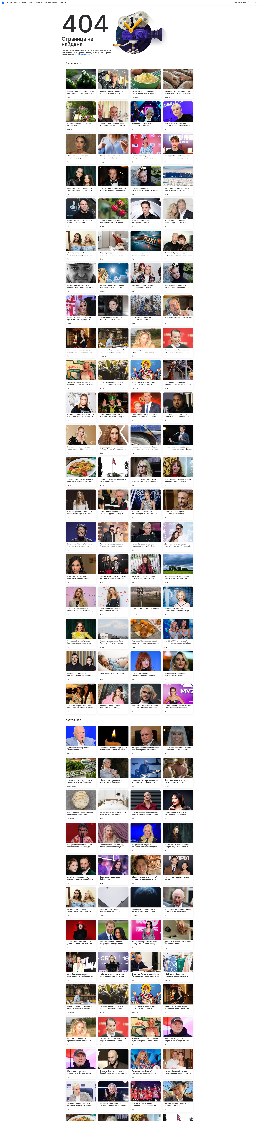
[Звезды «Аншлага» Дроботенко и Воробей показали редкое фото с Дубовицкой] (178, 440)
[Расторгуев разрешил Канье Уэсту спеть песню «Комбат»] (81, 731)
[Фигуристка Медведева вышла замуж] (178, 999)
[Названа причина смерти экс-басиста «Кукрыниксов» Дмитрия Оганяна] (81, 278)
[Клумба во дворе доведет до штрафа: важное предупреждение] (81, 116)
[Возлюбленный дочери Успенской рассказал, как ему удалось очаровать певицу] (81, 1032)
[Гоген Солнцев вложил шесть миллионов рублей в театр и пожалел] (113, 505)
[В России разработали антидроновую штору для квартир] (113, 1032)
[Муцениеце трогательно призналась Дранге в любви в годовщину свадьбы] (81, 666)
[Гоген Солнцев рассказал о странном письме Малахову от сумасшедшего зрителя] (113, 407)
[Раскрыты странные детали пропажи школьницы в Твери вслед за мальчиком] (146, 310)
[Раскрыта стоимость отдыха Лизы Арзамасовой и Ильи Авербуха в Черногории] (113, 537)
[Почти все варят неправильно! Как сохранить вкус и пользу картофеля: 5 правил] (146, 84)
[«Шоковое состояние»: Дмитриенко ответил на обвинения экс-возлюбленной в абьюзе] (146, 213)
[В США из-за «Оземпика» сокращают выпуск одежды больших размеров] (178, 1096)
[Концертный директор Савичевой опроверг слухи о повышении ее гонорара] (146, 666)
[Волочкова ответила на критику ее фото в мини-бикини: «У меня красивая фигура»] (146, 935)
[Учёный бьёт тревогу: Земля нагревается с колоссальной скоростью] (146, 1032)
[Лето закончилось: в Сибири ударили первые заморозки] (113, 375)
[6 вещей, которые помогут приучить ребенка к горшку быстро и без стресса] (113, 246)
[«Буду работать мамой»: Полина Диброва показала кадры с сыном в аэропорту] (178, 472)
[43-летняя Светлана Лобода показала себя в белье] (178, 666)
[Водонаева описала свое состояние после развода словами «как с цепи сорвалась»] (113, 699)
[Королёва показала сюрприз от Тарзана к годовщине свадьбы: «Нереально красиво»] (81, 181)
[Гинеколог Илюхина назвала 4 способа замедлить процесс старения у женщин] (113, 343)
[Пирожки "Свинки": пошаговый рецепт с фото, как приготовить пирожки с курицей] (146, 634)
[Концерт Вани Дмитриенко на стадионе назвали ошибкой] (113, 84)
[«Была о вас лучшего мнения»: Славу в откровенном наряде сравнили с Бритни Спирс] (146, 1064)
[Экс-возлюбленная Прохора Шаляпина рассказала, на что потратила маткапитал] (81, 634)
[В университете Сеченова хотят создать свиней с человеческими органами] (178, 84)
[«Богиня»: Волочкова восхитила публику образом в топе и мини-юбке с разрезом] (81, 375)
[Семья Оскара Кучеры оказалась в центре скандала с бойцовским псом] (113, 181)
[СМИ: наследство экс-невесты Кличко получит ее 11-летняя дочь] (146, 407)
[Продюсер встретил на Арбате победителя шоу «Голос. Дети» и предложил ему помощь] (81, 967)
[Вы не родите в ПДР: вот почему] (113, 666)
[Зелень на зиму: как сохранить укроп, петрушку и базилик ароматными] (81, 902)
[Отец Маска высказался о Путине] (178, 310)
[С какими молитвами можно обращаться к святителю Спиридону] (146, 375)
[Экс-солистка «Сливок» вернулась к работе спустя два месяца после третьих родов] (113, 828)
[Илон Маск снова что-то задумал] (146, 602)
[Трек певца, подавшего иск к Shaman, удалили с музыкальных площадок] (178, 116)
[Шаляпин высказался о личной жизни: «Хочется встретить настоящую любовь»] (146, 999)
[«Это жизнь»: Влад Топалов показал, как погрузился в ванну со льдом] (178, 731)
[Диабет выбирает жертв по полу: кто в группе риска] (178, 1064)
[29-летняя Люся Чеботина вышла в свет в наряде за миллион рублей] (178, 699)
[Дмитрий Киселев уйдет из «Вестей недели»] (81, 870)
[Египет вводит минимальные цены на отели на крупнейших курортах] (81, 828)
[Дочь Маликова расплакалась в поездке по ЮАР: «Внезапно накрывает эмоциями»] (113, 763)
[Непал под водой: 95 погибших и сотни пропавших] (113, 472)
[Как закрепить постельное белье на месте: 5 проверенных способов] (113, 935)
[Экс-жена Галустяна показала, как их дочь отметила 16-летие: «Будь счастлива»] (81, 699)
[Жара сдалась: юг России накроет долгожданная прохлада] (178, 375)
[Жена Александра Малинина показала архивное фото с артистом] (178, 213)
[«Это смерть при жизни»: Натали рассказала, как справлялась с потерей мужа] (178, 870)
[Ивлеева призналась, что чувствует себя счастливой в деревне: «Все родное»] (146, 343)
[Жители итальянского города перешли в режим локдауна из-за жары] (113, 278)
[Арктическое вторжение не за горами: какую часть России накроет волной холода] (178, 181)
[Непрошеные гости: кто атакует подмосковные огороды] (178, 902)
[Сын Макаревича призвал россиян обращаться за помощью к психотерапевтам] (146, 278)
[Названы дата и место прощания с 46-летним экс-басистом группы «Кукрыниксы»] (146, 902)
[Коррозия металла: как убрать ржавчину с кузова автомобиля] (146, 440)
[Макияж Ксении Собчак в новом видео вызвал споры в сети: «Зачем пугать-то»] (178, 343)
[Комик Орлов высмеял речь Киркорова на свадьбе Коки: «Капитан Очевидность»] (146, 537)
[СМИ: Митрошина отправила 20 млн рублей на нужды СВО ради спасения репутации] (81, 505)
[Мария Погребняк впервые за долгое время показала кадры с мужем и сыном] (146, 472)
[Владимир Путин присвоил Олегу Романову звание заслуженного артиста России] (146, 1096)
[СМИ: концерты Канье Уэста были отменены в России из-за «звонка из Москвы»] (178, 407)
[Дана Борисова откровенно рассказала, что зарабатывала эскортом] (81, 1096)
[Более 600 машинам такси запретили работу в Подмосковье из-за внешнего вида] (146, 246)
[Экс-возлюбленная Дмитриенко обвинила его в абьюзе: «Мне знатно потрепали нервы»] (178, 149)
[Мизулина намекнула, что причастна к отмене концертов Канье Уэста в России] (146, 967)
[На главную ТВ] (6, 2)
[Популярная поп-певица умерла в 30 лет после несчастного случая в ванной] (113, 870)
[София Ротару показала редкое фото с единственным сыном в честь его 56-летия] (178, 763)
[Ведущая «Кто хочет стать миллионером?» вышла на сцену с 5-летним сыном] (146, 505)
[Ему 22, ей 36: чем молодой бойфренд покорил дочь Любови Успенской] (178, 634)
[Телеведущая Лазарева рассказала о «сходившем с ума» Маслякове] (178, 602)
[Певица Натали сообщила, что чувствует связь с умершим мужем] (81, 310)
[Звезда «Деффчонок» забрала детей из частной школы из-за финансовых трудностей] (81, 796)
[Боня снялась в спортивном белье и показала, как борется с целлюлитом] (146, 796)
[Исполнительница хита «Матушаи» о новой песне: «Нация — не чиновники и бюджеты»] (146, 149)
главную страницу (83, 55)
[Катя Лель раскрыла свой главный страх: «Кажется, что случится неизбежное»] (146, 731)
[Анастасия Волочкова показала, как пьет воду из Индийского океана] (178, 278)
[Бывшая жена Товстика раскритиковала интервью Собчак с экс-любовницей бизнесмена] (81, 569)
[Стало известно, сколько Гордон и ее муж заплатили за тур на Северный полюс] (113, 967)
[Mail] (3, 2)
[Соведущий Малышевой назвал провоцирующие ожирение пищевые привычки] (81, 935)
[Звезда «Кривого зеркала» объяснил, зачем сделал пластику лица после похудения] (178, 505)
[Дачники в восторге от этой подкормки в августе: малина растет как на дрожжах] (113, 213)
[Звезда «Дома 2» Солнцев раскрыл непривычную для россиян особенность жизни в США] (146, 763)
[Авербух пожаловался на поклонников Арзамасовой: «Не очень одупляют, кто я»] (81, 999)
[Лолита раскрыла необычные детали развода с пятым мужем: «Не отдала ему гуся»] (81, 1064)
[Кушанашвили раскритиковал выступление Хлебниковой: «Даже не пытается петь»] (178, 935)
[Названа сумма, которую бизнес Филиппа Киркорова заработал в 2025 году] (146, 699)
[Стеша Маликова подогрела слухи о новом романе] (113, 602)
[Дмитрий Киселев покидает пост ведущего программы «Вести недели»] (146, 870)
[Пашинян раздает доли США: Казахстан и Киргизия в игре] (113, 634)
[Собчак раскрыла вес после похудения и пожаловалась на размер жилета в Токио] (81, 343)
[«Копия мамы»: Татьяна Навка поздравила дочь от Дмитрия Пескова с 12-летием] (178, 967)
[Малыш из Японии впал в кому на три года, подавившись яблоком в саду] (178, 796)
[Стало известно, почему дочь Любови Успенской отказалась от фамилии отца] (113, 440)
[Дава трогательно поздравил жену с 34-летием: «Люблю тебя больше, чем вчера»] (178, 537)
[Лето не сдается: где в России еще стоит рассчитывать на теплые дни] (178, 569)
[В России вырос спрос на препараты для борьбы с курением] (113, 149)
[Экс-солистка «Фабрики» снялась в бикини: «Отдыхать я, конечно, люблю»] (81, 602)
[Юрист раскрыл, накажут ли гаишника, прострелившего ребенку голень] (113, 731)
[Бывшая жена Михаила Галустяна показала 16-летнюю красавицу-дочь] (113, 569)
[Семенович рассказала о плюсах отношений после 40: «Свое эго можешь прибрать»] (81, 407)
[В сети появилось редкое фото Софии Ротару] (113, 999)
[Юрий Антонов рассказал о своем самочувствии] (146, 116)
